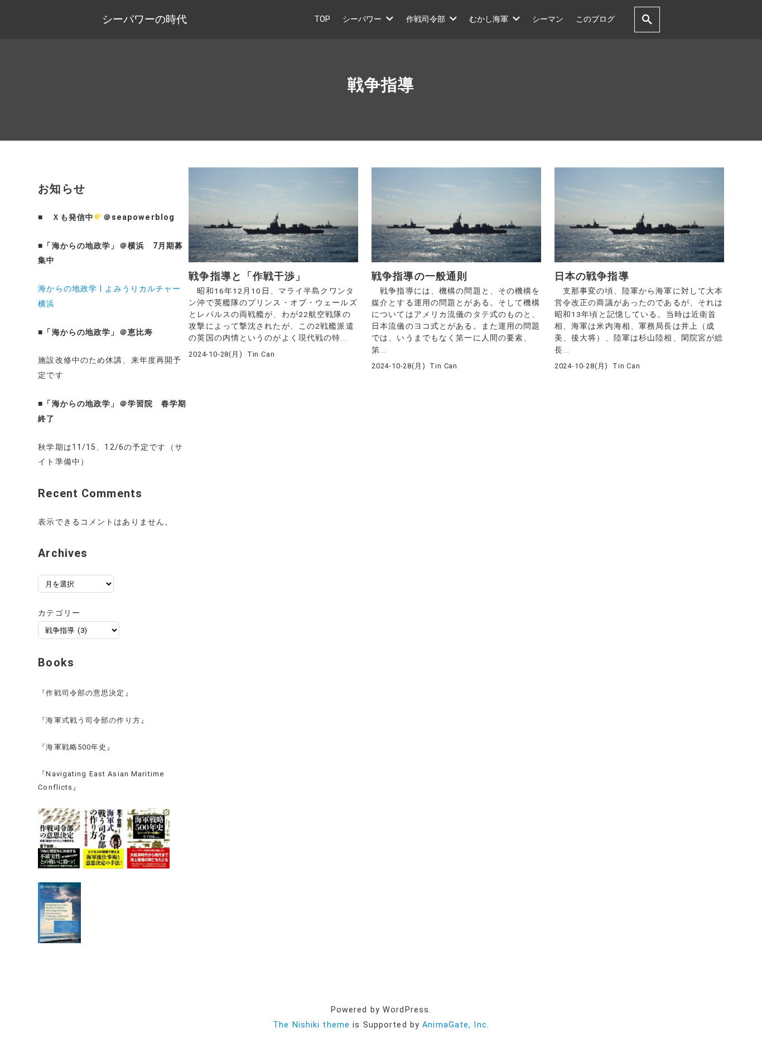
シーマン (547, 19)
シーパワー (362, 19)
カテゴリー (59, 613)
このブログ (595, 19)
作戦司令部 (425, 19)
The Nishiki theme (311, 1025)
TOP (322, 19)
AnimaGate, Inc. (455, 1025)
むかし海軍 (488, 19)
